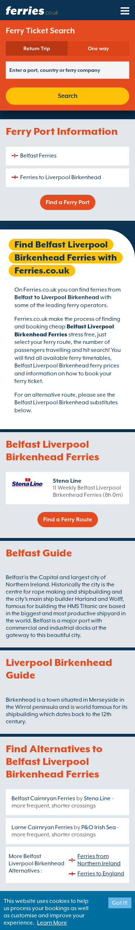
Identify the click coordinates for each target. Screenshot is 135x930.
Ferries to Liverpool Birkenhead (60, 177)
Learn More (52, 923)
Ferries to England (100, 873)
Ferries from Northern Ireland (99, 860)
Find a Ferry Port (68, 202)
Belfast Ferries (38, 155)
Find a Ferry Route (67, 519)
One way (98, 48)
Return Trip (36, 48)
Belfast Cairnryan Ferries (43, 798)
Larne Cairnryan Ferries (42, 827)
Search (67, 95)
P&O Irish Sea (98, 827)
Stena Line (67, 481)
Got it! (119, 903)
